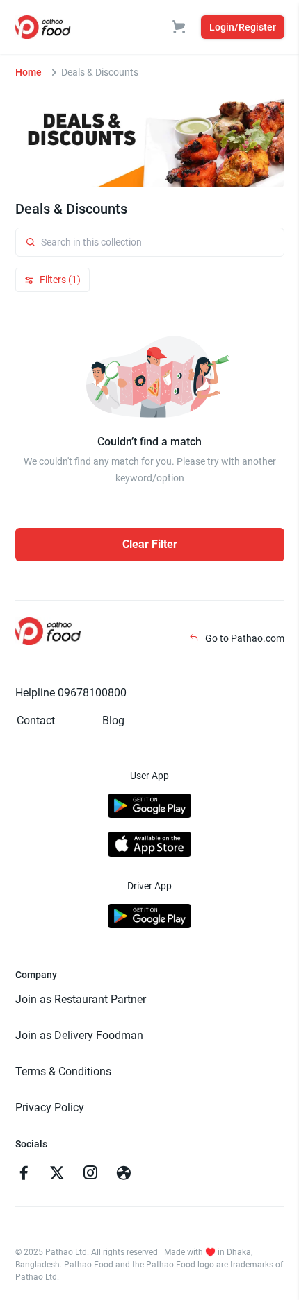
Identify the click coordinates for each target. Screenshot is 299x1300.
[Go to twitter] (57, 1174)
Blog (113, 720)
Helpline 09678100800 (71, 692)
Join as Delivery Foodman (79, 1035)
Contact (36, 720)
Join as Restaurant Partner (80, 999)
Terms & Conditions (63, 1071)
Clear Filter (149, 544)
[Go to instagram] (90, 1174)
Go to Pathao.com (243, 638)
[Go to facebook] (23, 1174)
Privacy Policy (49, 1107)
